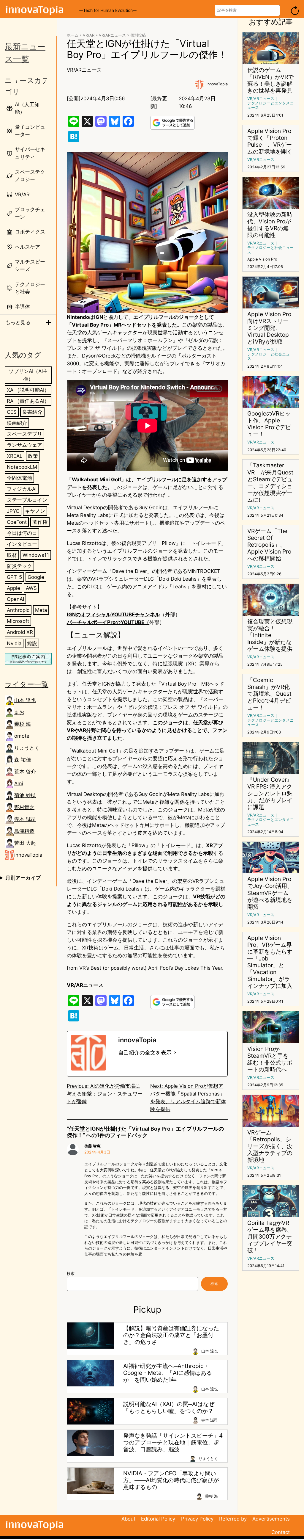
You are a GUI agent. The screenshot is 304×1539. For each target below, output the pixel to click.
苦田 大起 (25, 843)
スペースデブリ (24, 434)
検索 (71, 1273)
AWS (31, 588)
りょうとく (26, 748)
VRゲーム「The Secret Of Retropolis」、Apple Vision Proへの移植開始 (269, 545)
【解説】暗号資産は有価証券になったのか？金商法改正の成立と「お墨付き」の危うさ (171, 1335)
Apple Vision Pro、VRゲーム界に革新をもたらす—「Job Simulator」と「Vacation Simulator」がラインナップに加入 (269, 962)
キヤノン (35, 511)
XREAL (14, 456)
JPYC (13, 511)
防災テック (19, 566)
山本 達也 (25, 700)
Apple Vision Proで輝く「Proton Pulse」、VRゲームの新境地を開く (269, 141)
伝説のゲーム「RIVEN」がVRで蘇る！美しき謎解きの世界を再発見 (270, 80)
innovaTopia (28, 855)
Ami (18, 783)
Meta (41, 610)
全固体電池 (19, 478)
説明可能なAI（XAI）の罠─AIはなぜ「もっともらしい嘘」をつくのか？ (168, 1407)
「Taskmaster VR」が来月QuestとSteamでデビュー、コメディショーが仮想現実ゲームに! (270, 482)
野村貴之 (24, 807)
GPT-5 (14, 577)
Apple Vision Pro (262, 259)
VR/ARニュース (112, 35)
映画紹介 (17, 423)
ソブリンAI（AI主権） (28, 375)
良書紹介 (32, 412)
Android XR (20, 632)
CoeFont (17, 522)
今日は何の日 (22, 533)
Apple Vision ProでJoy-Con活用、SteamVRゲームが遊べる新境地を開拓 (270, 893)
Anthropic (18, 610)
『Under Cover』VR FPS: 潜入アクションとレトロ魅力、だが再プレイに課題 (269, 793)
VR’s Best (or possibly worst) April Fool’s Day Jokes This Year (150, 968)
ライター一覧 (26, 684)
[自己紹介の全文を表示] (175, 1053)
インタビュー (22, 544)
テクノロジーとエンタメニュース (270, 105)
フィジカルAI (22, 489)
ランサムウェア (24, 445)
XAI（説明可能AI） (28, 390)
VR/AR (88, 35)
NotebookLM (22, 467)
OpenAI (15, 599)
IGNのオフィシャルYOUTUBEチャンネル (113, 615)
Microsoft (18, 621)
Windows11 (36, 555)
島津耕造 (24, 831)
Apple (13, 588)
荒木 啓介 (25, 772)
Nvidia (14, 643)
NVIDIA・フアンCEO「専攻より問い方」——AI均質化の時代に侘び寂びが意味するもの (171, 1480)
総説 (32, 643)
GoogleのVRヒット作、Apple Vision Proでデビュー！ (269, 424)
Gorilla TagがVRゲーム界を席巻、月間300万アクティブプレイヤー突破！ (269, 1237)
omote (21, 736)
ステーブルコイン (27, 500)
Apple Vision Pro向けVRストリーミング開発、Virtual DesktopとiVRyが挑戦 (269, 328)
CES (12, 412)
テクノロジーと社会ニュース (270, 249)
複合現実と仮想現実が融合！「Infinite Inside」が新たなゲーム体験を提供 (269, 635)
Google (36, 577)
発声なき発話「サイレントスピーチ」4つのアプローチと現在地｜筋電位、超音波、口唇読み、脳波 (173, 1442)
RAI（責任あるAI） (28, 401)
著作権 (40, 522)
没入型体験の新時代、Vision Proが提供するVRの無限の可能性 (269, 225)
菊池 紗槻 (25, 795)
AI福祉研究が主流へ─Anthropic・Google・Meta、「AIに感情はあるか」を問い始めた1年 (167, 1373)
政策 (33, 456)
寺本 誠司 (25, 819)
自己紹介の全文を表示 (145, 1052)
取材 (12, 555)
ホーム (72, 35)
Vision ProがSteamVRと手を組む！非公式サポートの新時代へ (269, 1059)
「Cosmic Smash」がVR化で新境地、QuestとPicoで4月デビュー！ (269, 694)
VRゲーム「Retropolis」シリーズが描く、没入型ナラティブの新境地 (269, 1146)
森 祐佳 (22, 760)
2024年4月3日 (97, 1152)
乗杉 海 (22, 724)
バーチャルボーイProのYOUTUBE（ (108, 622)
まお (19, 712)
